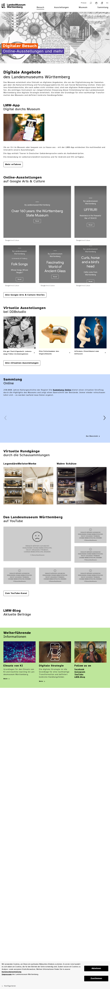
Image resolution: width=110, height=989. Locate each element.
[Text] (37, 544)
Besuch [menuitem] (40, 7)
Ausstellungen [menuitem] (61, 7)
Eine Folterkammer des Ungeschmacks (49, 353)
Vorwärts (104, 418)
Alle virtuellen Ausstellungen (22, 363)
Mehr (5, 679)
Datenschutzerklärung (11, 972)
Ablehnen (96, 968)
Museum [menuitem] (83, 7)
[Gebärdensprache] (102, 3)
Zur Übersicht (92, 436)
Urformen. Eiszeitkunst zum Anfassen (86, 353)
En (107, 3)
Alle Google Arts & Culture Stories (25, 295)
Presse (83, 3)
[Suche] (91, 3)
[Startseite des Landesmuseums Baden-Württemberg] (13, 8)
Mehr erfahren (13, 164)
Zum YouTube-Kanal (16, 593)
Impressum (7, 974)
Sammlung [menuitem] (102, 7)
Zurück (5, 418)
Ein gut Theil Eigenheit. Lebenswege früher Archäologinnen (17, 353)
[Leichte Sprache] (96, 3)
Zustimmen (96, 978)
